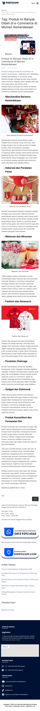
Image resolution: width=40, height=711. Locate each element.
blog (3, 68)
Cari (2, 495)
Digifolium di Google (7, 610)
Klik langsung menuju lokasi (11, 640)
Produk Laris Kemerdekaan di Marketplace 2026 (16, 569)
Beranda (3, 10)
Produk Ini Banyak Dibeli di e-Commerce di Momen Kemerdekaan (17, 61)
